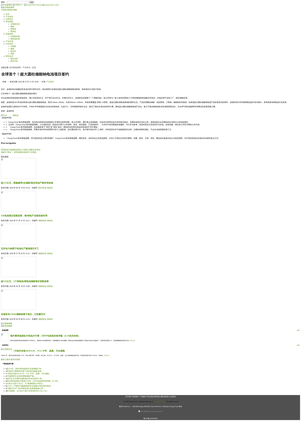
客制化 (13, 31)
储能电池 (42, 221)
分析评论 (9, 19)
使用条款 (156, 397)
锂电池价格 (15, 39)
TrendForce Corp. (160, 401)
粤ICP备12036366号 (150, 418)
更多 (298, 330)
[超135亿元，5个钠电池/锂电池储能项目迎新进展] (150, 267)
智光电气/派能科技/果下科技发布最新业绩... (24, 371)
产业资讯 (9, 17)
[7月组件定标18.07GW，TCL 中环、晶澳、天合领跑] (6, 349)
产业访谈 (9, 41)
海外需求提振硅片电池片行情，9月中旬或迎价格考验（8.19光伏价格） (45, 336)
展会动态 (14, 59)
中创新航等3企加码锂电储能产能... (20, 376)
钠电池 (15, 115)
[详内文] (132, 340)
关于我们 (128, 397)
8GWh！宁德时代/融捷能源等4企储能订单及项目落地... (29, 386)
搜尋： (4, 2)
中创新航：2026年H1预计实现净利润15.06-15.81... (27, 391)
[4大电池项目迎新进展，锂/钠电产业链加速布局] (150, 201)
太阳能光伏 (15, 24)
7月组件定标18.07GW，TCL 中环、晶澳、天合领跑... (28, 374)
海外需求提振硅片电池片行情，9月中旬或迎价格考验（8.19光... (32, 381)
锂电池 (10, 10)
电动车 (13, 51)
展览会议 (9, 56)
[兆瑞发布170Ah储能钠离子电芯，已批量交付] (150, 299)
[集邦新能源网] (7, 7)
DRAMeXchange (138, 406)
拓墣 (180, 406)
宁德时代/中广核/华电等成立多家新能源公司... (25, 388)
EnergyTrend (173, 406)
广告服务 (142, 397)
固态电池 (42, 188)
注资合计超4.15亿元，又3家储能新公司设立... (25, 383)
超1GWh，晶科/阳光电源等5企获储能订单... (24, 369)
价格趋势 (9, 34)
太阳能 (4, 10)
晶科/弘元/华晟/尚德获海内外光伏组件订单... (24, 379)
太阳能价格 (15, 36)
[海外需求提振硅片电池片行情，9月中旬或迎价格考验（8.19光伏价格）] (5, 341)
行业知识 (9, 44)
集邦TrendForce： (125, 406)
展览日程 (14, 61)
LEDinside (165, 406)
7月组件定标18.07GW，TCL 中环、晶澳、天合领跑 (39, 351)
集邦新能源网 (15, 67)
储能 (15, 10)
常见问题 (149, 397)
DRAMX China (149, 406)
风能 (12, 54)
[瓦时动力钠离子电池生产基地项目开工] (150, 234)
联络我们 (135, 397)
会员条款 (172, 397)
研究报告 (9, 22)
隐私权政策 (164, 397)
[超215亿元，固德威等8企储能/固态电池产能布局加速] (150, 168)
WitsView (158, 406)
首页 (7, 14)
